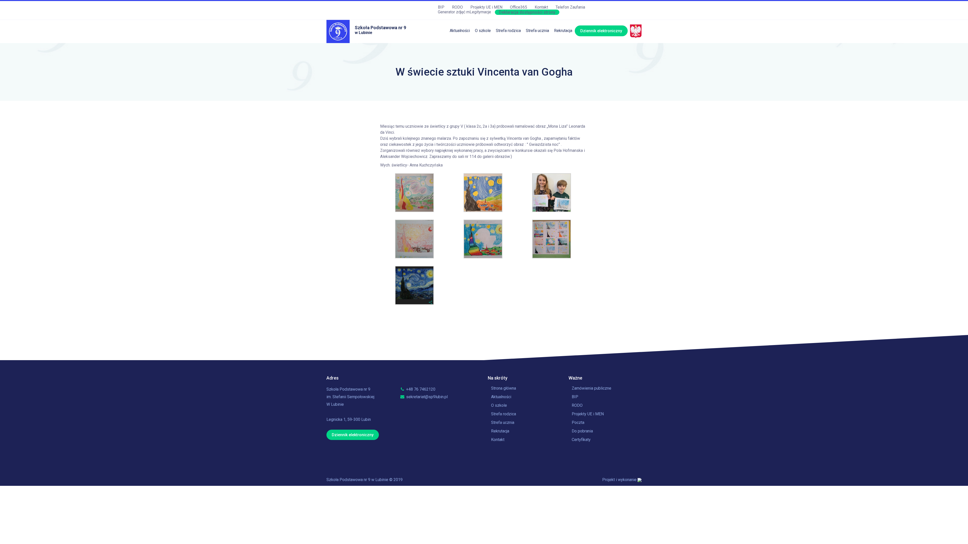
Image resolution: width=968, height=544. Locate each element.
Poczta (578, 422)
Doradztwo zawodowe (546, 97)
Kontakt (541, 7)
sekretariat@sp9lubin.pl (426, 396)
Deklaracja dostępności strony (527, 12)
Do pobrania (582, 431)
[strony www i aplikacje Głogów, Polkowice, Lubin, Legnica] (640, 479)
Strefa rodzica (508, 30)
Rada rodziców (509, 87)
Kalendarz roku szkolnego (549, 45)
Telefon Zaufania (570, 7)
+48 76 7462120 (420, 389)
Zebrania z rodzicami (514, 76)
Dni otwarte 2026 (569, 45)
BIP (441, 7)
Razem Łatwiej (509, 97)
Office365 (518, 7)
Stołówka (504, 45)
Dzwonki (533, 66)
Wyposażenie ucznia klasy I (520, 107)
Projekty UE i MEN (486, 7)
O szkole (483, 30)
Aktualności (460, 30)
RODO (457, 7)
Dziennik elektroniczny (601, 30)
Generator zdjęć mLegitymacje (464, 12)
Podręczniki (506, 66)
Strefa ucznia (537, 30)
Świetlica (504, 56)
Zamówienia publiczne (591, 388)
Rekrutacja (563, 30)
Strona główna (503, 388)
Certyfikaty (581, 439)
